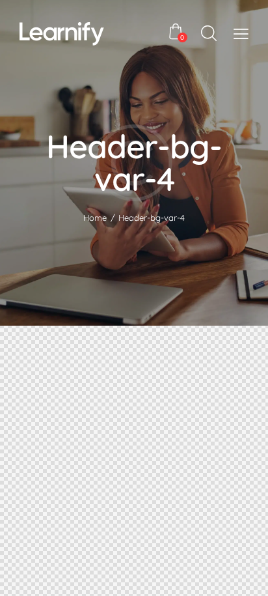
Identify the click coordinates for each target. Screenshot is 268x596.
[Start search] (209, 33)
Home (95, 217)
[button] (241, 32)
